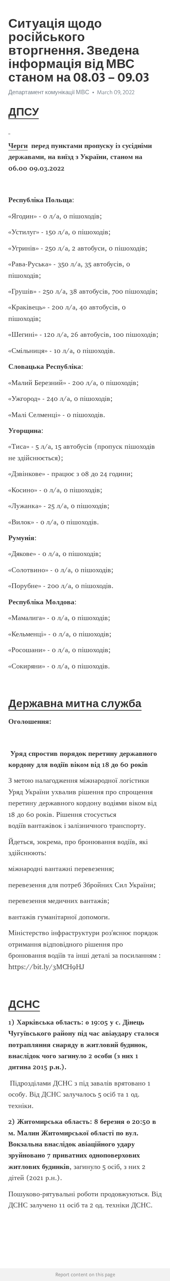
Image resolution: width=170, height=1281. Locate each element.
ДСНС (24, 1004)
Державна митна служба (75, 703)
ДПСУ (23, 111)
